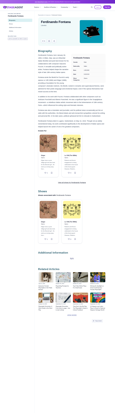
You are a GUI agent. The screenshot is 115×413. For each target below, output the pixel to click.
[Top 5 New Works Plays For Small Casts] (80, 277)
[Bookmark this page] (49, 41)
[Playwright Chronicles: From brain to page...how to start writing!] (63, 298)
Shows (11, 24)
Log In (98, 7)
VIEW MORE (72, 315)
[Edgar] (48, 143)
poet (10, 38)
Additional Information (15, 27)
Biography (12, 20)
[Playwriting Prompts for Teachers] (63, 277)
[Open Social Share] (54, 41)
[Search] (92, 7)
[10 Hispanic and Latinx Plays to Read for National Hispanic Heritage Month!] (97, 298)
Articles (11, 31)
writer (20, 38)
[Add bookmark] (51, 172)
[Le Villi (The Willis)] (72, 143)
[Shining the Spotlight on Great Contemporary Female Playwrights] (97, 277)
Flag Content (98, 321)
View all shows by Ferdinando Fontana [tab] (72, 182)
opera (25, 38)
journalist (15, 38)
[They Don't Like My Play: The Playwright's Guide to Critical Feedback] (80, 298)
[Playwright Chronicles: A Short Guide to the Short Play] (46, 298)
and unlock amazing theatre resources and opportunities (57, 2)
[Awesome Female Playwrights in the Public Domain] (46, 277)
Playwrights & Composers (44, 15)
